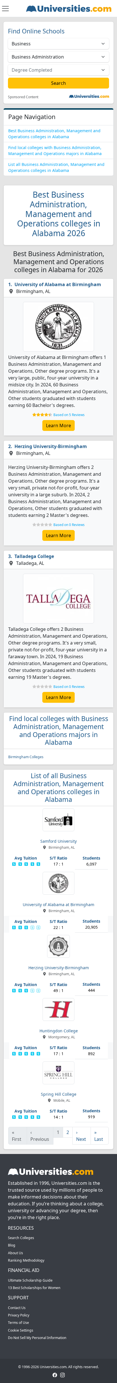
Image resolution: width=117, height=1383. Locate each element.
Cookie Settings (20, 1330)
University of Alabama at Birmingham (57, 284)
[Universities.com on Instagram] (62, 1374)
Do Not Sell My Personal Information (37, 1337)
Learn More (58, 425)
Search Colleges (21, 1237)
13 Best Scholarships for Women (34, 1287)
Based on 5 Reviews (69, 414)
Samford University (58, 841)
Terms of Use (18, 1322)
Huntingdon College (58, 1030)
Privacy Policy (18, 1315)
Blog (11, 1245)
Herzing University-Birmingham (50, 446)
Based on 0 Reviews (69, 524)
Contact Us (17, 1307)
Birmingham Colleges (25, 756)
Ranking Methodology (26, 1260)
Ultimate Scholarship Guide (30, 1280)
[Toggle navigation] (5, 8)
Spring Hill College (58, 1094)
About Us (15, 1252)
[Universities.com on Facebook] (55, 1374)
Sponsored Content (23, 97)
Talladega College (34, 556)
